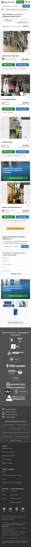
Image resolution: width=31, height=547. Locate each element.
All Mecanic (5, 257)
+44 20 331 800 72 (10, 409)
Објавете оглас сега (15, 178)
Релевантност (22, 22)
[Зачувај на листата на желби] (28, 54)
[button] (29, 2)
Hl (3, 267)
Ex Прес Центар (7, 264)
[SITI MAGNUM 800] (15, 85)
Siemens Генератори (22, 425)
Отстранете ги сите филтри (12, 26)
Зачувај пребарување (16, 228)
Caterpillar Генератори (21, 436)
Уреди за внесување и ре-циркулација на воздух (15, 432)
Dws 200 (5, 261)
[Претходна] (2, 42)
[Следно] (28, 42)
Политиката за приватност (8, 542)
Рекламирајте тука (16, 323)
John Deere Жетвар (15, 428)
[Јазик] (27, 2)
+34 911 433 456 (10, 417)
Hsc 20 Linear (6, 271)
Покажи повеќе (16, 274)
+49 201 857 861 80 (11, 414)
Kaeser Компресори (8, 425)
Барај (27, 6)
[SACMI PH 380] (15, 128)
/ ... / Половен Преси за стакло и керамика (15, 9)
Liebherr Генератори (15, 440)
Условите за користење (22, 542)
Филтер (9, 20)
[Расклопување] (15, 72)
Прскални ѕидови (7, 436)
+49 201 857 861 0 (10, 412)
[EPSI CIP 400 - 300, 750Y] (15, 41)
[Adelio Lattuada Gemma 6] (15, 193)
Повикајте (23, 65)
